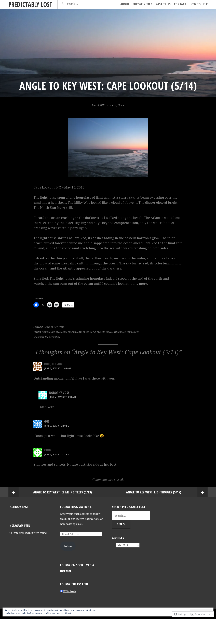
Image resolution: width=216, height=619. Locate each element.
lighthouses (120, 331)
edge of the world (86, 331)
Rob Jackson (53, 364)
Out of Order (117, 105)
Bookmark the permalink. (47, 337)
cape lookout (69, 331)
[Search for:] (80, 3)
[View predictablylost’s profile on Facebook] (61, 571)
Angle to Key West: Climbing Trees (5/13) (62, 492)
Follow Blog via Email (76, 507)
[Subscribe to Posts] (61, 591)
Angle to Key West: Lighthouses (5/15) (153, 492)
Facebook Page (18, 507)
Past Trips (163, 4)
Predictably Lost (30, 4)
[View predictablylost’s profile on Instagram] (67, 571)
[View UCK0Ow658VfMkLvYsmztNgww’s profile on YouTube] (69, 571)
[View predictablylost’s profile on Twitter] (64, 571)
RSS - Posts (69, 591)
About (124, 4)
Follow (68, 546)
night (129, 331)
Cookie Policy (67, 613)
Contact (180, 4)
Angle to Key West (54, 326)
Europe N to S (142, 4)
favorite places (104, 331)
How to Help (199, 4)
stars (136, 331)
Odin (47, 450)
